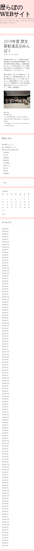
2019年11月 (5, 396)
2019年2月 (5, 412)
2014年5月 (5, 535)
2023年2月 (5, 318)
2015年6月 (5, 503)
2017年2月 (5, 462)
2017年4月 (5, 456)
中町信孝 (6, 152)
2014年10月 (5, 524)
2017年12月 (5, 441)
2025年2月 (5, 263)
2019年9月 (5, 399)
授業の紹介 (8, 114)
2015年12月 (5, 490)
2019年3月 (5, 409)
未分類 (7, 112)
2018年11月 (5, 417)
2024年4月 (5, 286)
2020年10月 (5, 383)
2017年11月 (5, 443)
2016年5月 (5, 480)
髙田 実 (5, 171)
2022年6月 (5, 336)
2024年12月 (5, 268)
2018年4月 (5, 430)
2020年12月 (5, 378)
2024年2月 (5, 291)
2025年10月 (5, 247)
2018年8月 (5, 422)
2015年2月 (5, 514)
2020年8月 (5, 386)
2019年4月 (5, 407)
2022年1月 (5, 349)
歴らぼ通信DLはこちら (9, 147)
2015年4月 (5, 509)
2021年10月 (5, 357)
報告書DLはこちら (8, 144)
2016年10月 (5, 469)
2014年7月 (5, 530)
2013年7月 (5, 543)
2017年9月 (5, 446)
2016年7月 (5, 475)
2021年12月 (5, 352)
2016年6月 (5, 477)
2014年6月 (5, 532)
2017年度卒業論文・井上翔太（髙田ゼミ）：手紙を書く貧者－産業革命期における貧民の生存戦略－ (17, 119)
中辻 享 (5, 155)
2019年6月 (5, 401)
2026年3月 (5, 234)
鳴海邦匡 (6, 173)
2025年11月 (5, 244)
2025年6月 (5, 252)
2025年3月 (5, 260)
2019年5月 (5, 404)
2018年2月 (5, 435)
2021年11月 (5, 354)
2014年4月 (5, 538)
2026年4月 (5, 231)
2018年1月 (5, 438)
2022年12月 (5, 323)
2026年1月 (5, 239)
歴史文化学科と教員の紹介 (10, 150)
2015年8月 (5, 501)
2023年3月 (5, 315)
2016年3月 (5, 485)
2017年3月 (5, 459)
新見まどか (6, 165)
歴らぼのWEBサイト (15, 11)
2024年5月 (5, 284)
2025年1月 (5, 265)
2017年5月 (5, 454)
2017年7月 (5, 449)
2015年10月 (5, 496)
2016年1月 (5, 488)
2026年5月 (5, 229)
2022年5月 (5, 339)
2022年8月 (5, 331)
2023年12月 (5, 297)
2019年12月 (5, 393)
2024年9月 (5, 276)
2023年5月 (5, 310)
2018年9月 (5, 420)
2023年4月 (5, 312)
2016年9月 (5, 472)
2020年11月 (5, 380)
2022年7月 (5, 333)
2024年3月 (5, 289)
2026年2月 (5, 236)
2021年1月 (5, 375)
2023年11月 (5, 299)
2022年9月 (5, 328)
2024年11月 (5, 271)
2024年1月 (5, 294)
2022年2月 (5, 346)
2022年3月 (5, 344)
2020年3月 (5, 388)
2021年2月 (5, 373)
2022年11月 (5, 325)
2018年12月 (5, 414)
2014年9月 (5, 527)
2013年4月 (5, 545)
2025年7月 (5, 250)
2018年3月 (5, 433)
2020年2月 (5, 391)
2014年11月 (5, 522)
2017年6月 (5, 451)
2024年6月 (5, 281)
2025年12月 (5, 242)
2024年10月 (5, 273)
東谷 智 (5, 168)
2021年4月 (5, 367)
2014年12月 (5, 519)
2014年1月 (5, 540)
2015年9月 (5, 498)
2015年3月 (5, 511)
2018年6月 (5, 428)
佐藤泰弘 (6, 158)
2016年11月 (5, 467)
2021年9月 (5, 360)
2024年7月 (5, 278)
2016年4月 (5, 483)
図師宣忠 (6, 160)
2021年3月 (5, 370)
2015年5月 (5, 506)
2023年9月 (5, 302)
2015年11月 (5, 493)
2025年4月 (5, 257)
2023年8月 (5, 304)
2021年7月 (5, 365)
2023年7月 (5, 307)
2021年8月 (5, 362)
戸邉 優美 (6, 163)
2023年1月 (5, 320)
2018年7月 (5, 425)
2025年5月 (5, 255)
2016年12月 (5, 464)
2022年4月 (5, 341)
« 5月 (3, 214)
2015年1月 (5, 517)
